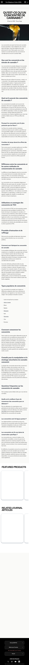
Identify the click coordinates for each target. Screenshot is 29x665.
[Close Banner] (27, 2)
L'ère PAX (3, 411)
